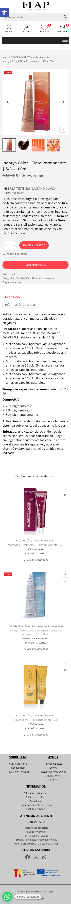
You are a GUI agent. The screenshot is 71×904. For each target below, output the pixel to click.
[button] (4, 12)
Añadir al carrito (34, 245)
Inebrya (17, 282)
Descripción (13, 297)
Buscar (65, 16)
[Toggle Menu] (65, 40)
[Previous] (7, 102)
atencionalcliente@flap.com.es (40, 839)
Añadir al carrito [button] (37, 553)
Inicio (5, 57)
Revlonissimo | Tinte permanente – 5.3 (35, 719)
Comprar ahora (35, 264)
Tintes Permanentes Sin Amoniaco (44, 626)
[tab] (35, 297)
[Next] (63, 102)
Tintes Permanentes (39, 57)
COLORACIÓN (18, 57)
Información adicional (20, 305)
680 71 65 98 (36, 822)
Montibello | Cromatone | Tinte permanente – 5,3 (35, 544)
